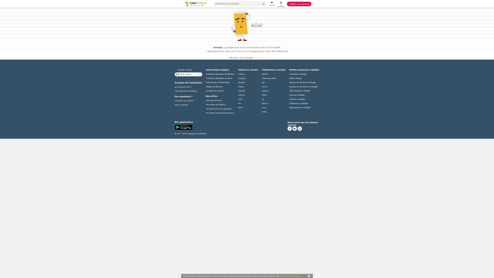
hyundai (241, 91)
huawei (265, 91)
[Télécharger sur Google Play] (184, 127)
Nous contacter (181, 105)
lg (263, 99)
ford (240, 99)
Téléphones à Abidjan (298, 103)
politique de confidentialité (289, 276)
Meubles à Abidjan (297, 99)
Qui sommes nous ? (183, 87)
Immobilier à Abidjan (298, 74)
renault (241, 82)
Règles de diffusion (214, 87)
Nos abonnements (214, 100)
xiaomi (265, 103)
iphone (265, 74)
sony (264, 107)
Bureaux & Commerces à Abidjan (303, 87)
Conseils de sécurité (214, 91)
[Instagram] (300, 128)
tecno (264, 87)
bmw (240, 107)
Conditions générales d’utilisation (220, 74)
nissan (241, 87)
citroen (241, 95)
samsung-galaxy (269, 78)
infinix (264, 95)
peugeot (242, 78)
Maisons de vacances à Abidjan (302, 82)
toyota (241, 74)
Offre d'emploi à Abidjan (299, 91)
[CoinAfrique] (196, 4)
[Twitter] (295, 128)
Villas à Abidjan (295, 78)
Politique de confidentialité (218, 82)
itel (263, 82)
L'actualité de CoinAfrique (186, 91)
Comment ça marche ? (184, 101)
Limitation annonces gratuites (219, 109)
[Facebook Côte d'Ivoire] (290, 128)
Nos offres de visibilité (215, 104)
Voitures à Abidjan (297, 95)
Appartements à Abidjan (299, 107)
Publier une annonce (300, 4)
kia (239, 103)
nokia (264, 112)
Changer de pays (184, 70)
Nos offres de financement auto (220, 113)
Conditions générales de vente (219, 78)
